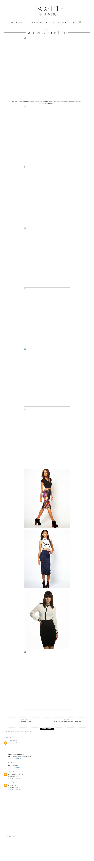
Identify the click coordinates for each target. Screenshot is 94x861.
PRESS (54, 22)
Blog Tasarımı (87, 854)
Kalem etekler (15, 731)
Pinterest (51, 714)
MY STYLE (34, 22)
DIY (41, 22)
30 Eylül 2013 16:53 (15, 758)
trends (31, 731)
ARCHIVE (62, 22)
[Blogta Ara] (81, 23)
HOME (14, 22)
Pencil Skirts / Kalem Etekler (47, 32)
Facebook (44, 714)
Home (53, 832)
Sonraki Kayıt (43, 832)
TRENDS (47, 22)
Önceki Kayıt (48, 832)
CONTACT (72, 22)
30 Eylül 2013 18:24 (15, 767)
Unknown (10, 740)
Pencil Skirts (24, 731)
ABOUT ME (23, 22)
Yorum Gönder (47, 728)
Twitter (47, 714)
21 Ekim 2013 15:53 (14, 778)
